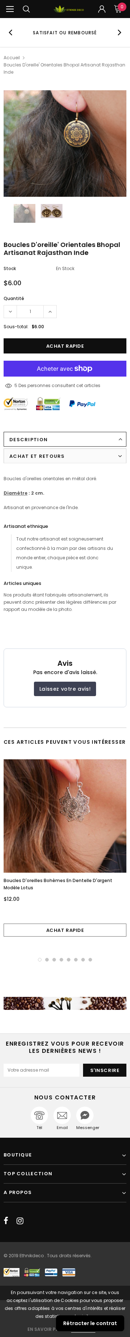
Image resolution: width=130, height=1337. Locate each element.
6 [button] (76, 959)
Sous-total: (16, 327)
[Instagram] (20, 1221)
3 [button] (54, 959)
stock (10, 268)
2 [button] (47, 959)
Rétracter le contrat (90, 1323)
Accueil (12, 58)
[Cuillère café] (65, 1003)
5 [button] (68, 959)
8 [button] (90, 959)
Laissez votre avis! (65, 689)
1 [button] (40, 959)
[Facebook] (6, 1221)
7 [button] (83, 959)
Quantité (14, 298)
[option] (65, 32)
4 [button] (61, 959)
